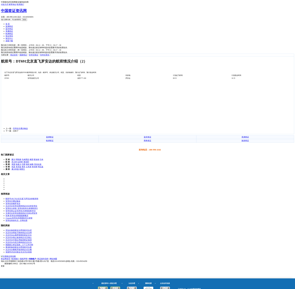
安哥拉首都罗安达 (13, 204)
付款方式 (4, 4)
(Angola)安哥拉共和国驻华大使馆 (19, 218)
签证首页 (14, 55)
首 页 (8, 24)
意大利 (14, 162)
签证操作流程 (42, 259)
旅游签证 (245, 141)
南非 (23, 167)
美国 (13, 164)
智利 (28, 164)
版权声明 (23, 259)
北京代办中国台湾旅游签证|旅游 (19, 240)
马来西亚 (25, 159)
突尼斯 (34, 167)
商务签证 (147, 141)
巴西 (23, 164)
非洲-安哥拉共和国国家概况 (17, 216)
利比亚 (40, 167)
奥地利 (26, 162)
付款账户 (32, 259)
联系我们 (20, 4)
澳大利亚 (15, 169)
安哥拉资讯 (44, 55)
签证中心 (9, 38)
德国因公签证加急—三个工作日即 (19, 245)
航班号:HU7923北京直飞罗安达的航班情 (22, 199)
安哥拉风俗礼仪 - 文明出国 (16, 220)
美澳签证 (9, 31)
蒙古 (13, 159)
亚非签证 (9, 29)
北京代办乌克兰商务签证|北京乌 (19, 242)
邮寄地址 (12, 4)
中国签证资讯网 (14, 11)
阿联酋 (18, 159)
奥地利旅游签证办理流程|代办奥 (19, 247)
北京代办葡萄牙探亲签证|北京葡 (19, 250)
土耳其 (28, 167)
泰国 (31, 159)
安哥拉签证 (33, 55)
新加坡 (36, 159)
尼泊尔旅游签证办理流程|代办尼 (19, 230)
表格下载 (9, 41)
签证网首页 (5, 259)
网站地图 (53, 259)
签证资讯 (9, 36)
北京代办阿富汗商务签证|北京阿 (19, 233)
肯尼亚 (18, 167)
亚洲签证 (9, 26)
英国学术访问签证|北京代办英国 (19, 252)
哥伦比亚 (37, 164)
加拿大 (18, 164)
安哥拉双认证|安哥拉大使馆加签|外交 (21, 211)
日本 (41, 159)
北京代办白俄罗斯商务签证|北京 (19, 235)
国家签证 (23, 55)
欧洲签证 (9, 34)
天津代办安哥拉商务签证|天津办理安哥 (21, 213)
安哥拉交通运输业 (20, 128)
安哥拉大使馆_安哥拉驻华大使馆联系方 (22, 208)
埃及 (13, 167)
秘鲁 (32, 164)
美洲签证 (245, 137)
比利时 (20, 162)
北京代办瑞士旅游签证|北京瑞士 (19, 238)
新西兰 (22, 169)
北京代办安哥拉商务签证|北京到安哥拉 (21, 206)
